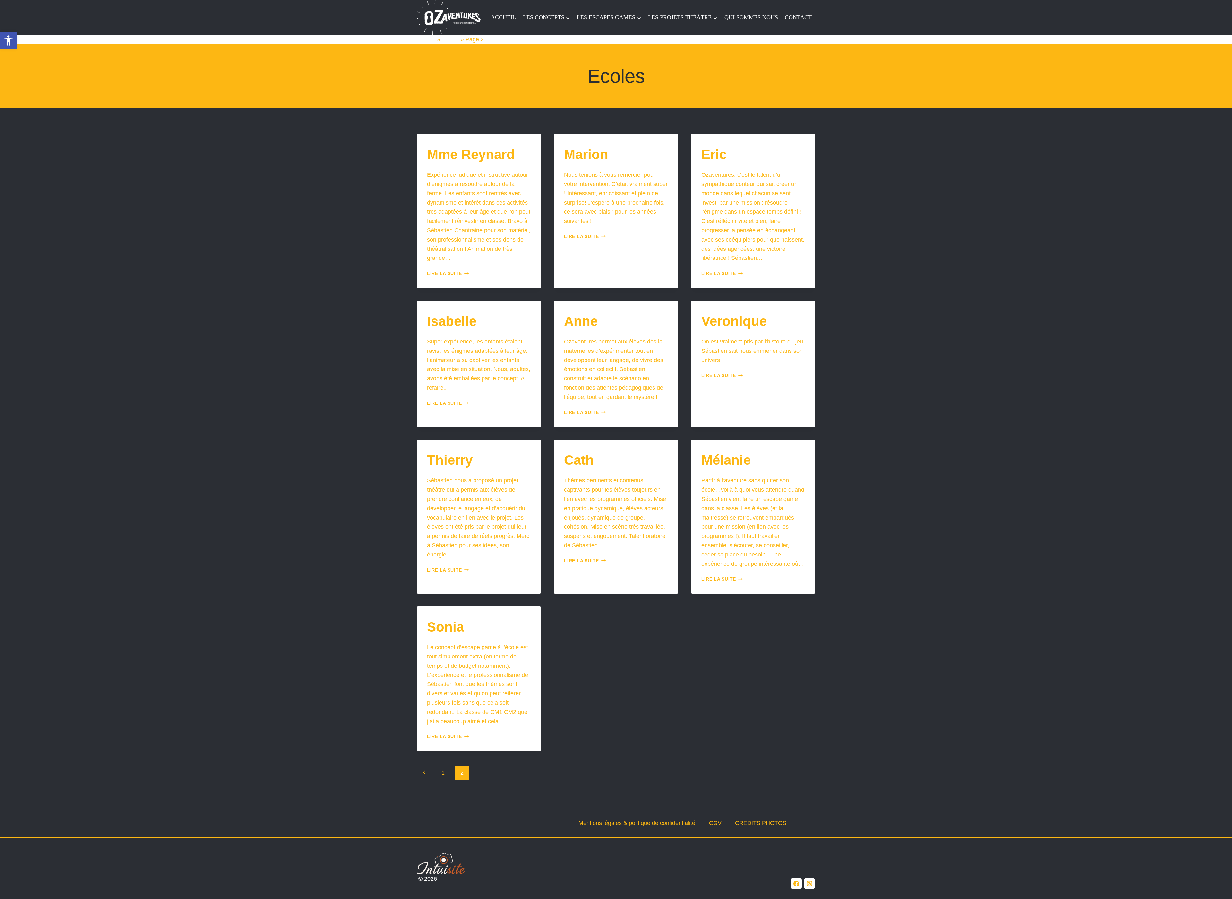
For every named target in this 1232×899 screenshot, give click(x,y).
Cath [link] (579, 460)
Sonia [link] (445, 626)
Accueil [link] (426, 39)
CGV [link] (715, 823)
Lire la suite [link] (448, 273)
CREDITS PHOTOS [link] (760, 823)
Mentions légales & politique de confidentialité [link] (636, 823)
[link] (8, 40)
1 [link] (443, 772)
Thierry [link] (450, 460)
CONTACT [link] (798, 17)
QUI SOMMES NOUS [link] (751, 17)
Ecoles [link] (450, 39)
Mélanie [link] (726, 460)
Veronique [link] (734, 321)
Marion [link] (586, 154)
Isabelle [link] (451, 321)
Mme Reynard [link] (471, 154)
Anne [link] (581, 321)
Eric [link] (714, 154)
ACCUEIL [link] (503, 17)
